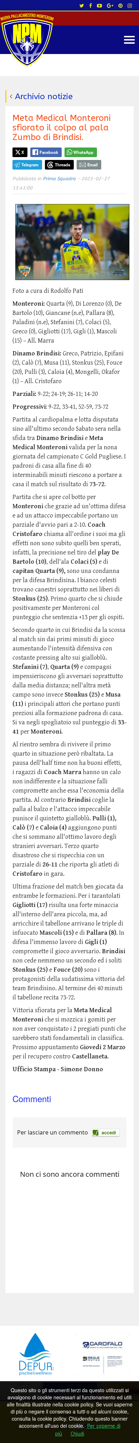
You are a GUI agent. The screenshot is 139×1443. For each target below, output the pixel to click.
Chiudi (77, 1434)
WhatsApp (83, 152)
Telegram (29, 164)
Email (92, 164)
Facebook (49, 152)
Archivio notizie (44, 96)
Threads (62, 164)
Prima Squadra (59, 178)
